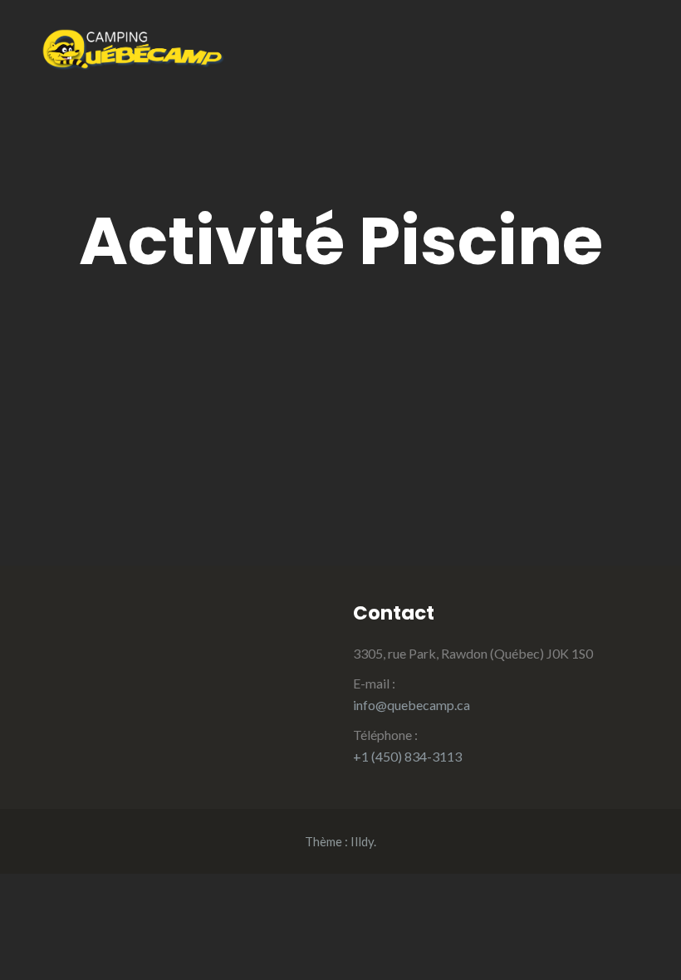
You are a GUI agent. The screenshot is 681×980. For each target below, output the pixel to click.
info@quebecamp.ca (411, 705)
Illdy (362, 841)
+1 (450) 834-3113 (407, 756)
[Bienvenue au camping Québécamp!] (133, 47)
